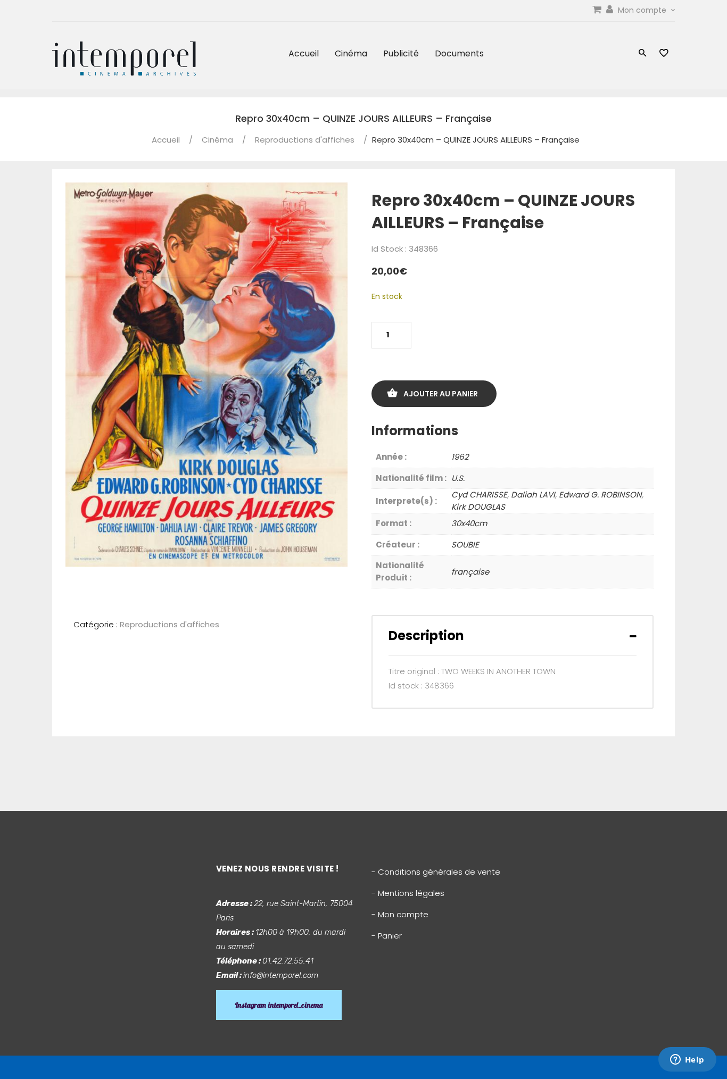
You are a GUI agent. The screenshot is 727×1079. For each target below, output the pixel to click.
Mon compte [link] (643, 10)
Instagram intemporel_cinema (279, 1005)
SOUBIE (465, 544)
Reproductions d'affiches (304, 139)
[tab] (513, 635)
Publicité (401, 53)
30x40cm (469, 523)
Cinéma (351, 53)
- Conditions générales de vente (435, 871)
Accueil (303, 53)
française (470, 571)
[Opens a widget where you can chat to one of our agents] (687, 1060)
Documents (459, 53)
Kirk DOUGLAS (478, 506)
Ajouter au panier (440, 393)
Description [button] (426, 635)
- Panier (386, 935)
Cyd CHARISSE (479, 494)
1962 (460, 456)
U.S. (458, 478)
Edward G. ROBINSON (600, 494)
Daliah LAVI (533, 494)
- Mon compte (399, 914)
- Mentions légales (407, 893)
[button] (643, 54)
